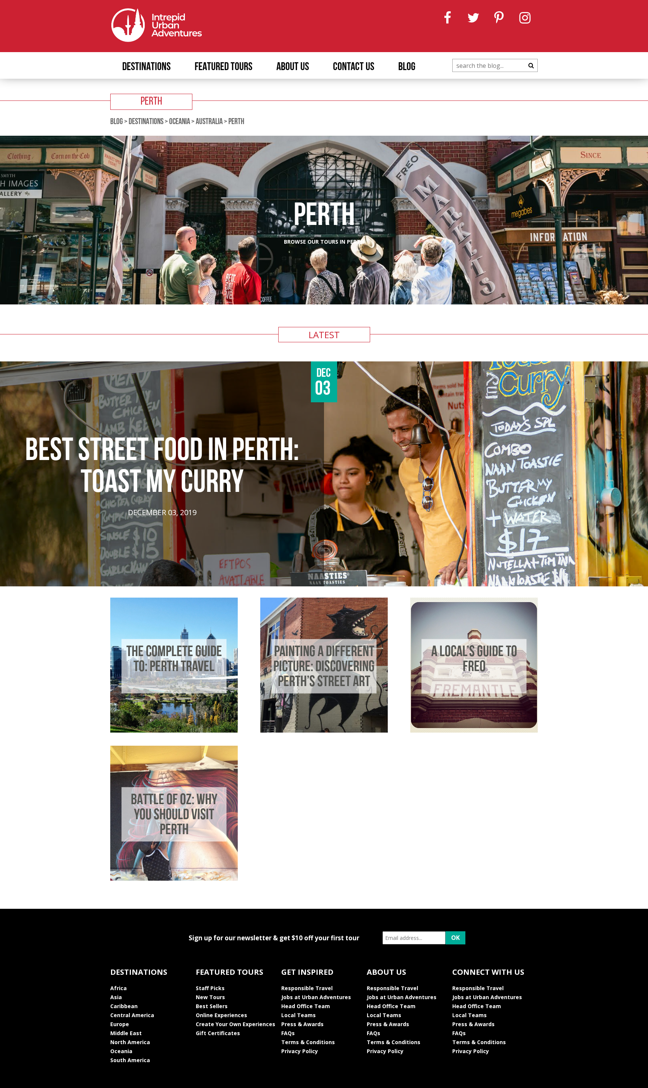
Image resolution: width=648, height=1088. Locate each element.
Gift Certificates (218, 1033)
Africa (118, 988)
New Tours (210, 997)
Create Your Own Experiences (235, 1024)
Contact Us (353, 67)
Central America (132, 1015)
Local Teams (298, 1015)
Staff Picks (210, 988)
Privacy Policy (299, 1051)
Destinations (146, 67)
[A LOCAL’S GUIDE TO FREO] (474, 730)
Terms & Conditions (308, 1042)
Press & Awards (302, 1024)
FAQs (288, 1033)
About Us (292, 67)
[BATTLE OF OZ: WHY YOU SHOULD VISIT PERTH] (174, 878)
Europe (119, 1024)
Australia (209, 122)
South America (130, 1060)
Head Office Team (305, 1006)
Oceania (179, 122)
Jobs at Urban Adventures (316, 997)
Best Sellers (212, 1006)
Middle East (126, 1033)
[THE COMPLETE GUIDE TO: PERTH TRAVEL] (174, 730)
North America (130, 1042)
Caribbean (124, 1006)
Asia (116, 997)
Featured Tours (223, 67)
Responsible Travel (307, 988)
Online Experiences (221, 1015)
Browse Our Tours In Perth (324, 241)
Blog (407, 67)
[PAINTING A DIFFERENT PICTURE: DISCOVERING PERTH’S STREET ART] (324, 730)
